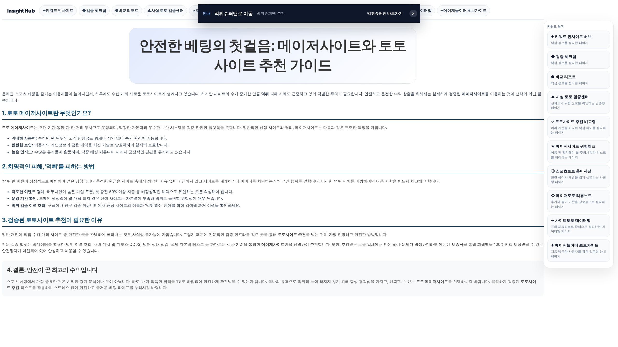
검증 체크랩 (94, 10)
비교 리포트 (127, 10)
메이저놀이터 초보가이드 (463, 10)
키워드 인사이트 (57, 10)
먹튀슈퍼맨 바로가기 (385, 13)
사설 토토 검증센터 (165, 10)
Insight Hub (21, 11)
